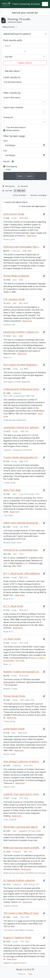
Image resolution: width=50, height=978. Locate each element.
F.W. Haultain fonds (14, 299)
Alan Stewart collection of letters (21, 761)
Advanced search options (17, 33)
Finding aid (8, 117)
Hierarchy (24, 186)
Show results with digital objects (33, 206)
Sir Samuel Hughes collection (19, 880)
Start (5, 140)
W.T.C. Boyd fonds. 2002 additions (21, 573)
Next (30, 974)
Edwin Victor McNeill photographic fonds (22, 522)
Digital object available (13, 107)
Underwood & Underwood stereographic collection (22, 389)
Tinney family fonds (14, 696)
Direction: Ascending (38, 195)
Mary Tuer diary (12, 490)
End (5, 150)
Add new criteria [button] (12, 71)
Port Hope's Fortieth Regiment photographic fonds (22, 364)
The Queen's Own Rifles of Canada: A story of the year (22, 913)
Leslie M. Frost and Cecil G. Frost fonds (22, 794)
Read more (31, 235)
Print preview (10, 186)
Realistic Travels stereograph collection (22, 671)
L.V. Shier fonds (11, 639)
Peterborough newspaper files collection (22, 246)
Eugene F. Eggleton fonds (17, 937)
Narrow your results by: (25, 12)
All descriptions (12, 130)
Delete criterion (25, 63)
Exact (8, 169)
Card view (8, 191)
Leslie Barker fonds (14, 728)
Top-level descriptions (16, 127)
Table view (20, 191)
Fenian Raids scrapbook (16, 275)
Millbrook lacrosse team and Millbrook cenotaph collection (22, 847)
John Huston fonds (13, 214)
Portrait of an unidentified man (20, 550)
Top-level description (12, 82)
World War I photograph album (20, 827)
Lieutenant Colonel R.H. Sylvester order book (22, 427)
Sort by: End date (19, 195)
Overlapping (11, 166)
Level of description (11, 97)
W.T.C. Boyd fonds (13, 606)
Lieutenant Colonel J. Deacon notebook (22, 332)
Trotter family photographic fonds (22, 457)
